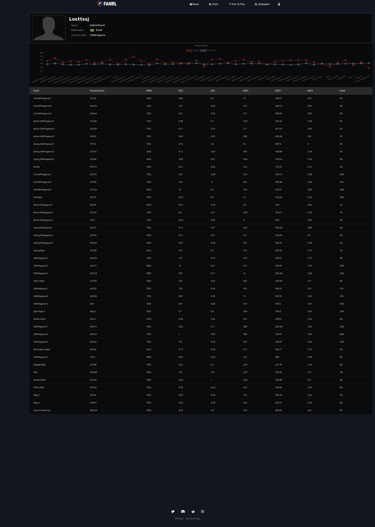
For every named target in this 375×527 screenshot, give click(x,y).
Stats (215, 4)
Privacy (179, 518)
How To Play (238, 4)
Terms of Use (192, 518)
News (196, 4)
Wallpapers (264, 4)
